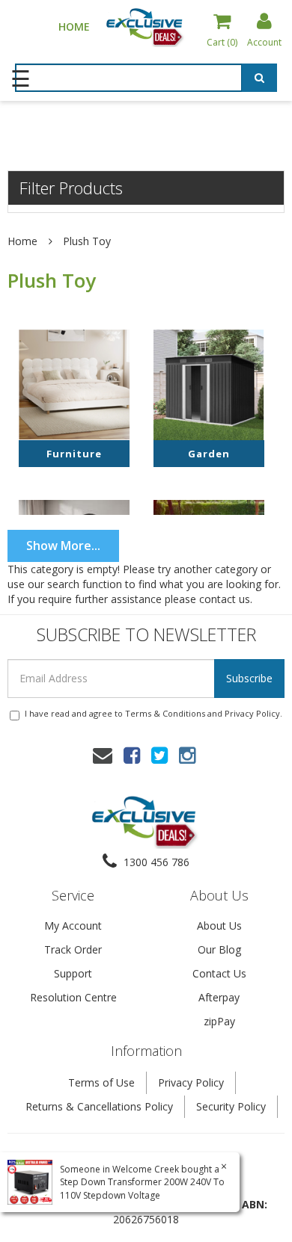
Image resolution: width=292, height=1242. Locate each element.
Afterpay (219, 997)
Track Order (73, 949)
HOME (74, 26)
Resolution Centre (73, 997)
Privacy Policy (252, 713)
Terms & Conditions (165, 713)
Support (73, 973)
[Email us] (102, 754)
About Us (219, 925)
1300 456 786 (155, 862)
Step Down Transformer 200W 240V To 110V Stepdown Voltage (142, 1188)
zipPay (219, 1021)
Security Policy (231, 1106)
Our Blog (219, 949)
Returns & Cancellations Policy (99, 1106)
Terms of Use (101, 1082)
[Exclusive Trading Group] (146, 26)
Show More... (63, 545)
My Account (73, 925)
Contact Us (219, 973)
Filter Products (71, 188)
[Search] (259, 78)
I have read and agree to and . (153, 713)
